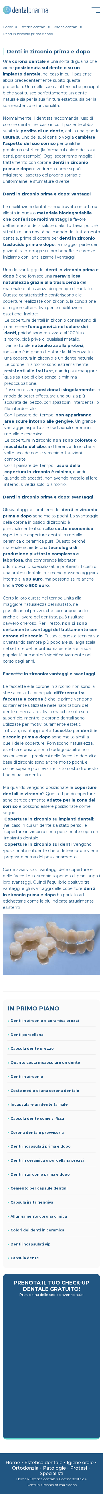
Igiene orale (80, 1462)
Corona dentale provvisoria (37, 1132)
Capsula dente (25, 1258)
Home (12, 1462)
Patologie (54, 1468)
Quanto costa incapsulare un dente (45, 1062)
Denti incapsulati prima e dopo (41, 1146)
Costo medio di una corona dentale (45, 1091)
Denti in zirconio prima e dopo (40, 1174)
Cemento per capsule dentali (39, 1188)
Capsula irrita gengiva (32, 1202)
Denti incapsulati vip (31, 1244)
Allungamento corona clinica (39, 1216)
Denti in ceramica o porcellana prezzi (47, 1160)
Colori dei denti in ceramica (37, 1230)
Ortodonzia (25, 1468)
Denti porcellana (27, 1035)
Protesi (78, 1468)
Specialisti (51, 1473)
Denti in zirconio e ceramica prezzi (45, 1020)
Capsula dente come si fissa (37, 1118)
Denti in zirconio (27, 1076)
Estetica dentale (43, 1462)
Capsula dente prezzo (32, 1048)
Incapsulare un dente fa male (39, 1104)
